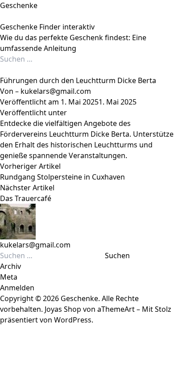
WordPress (72, 320)
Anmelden (17, 288)
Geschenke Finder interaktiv (47, 27)
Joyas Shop (63, 309)
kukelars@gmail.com (56, 91)
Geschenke (18, 5)
